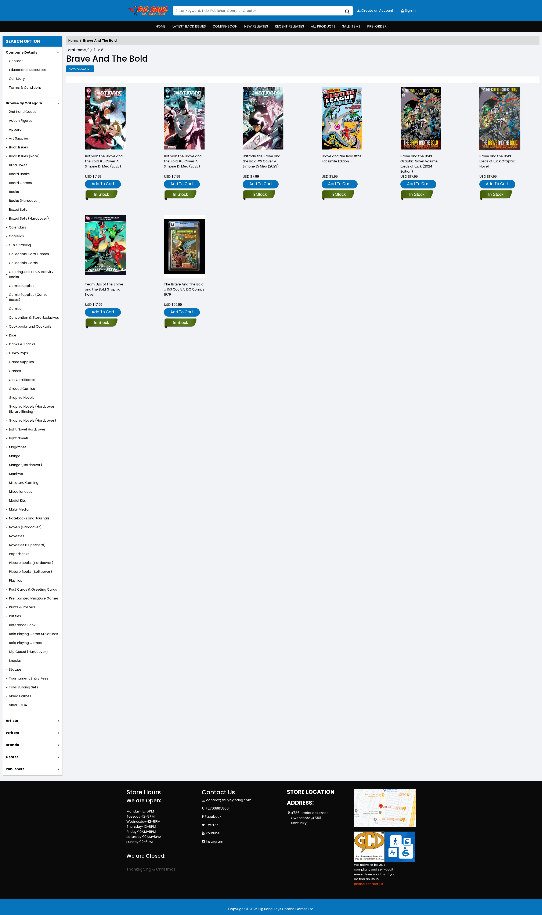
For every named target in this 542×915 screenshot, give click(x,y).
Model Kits (17, 500)
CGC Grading (20, 245)
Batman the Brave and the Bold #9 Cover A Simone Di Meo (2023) (261, 161)
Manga (14, 456)
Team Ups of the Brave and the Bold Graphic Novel (104, 289)
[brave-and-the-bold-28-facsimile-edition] (342, 118)
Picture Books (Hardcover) (31, 562)
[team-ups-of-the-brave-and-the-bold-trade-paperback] (105, 246)
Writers (12, 732)
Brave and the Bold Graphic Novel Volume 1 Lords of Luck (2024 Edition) (420, 164)
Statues (15, 669)
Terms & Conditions (25, 87)
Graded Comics (22, 388)
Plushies (15, 580)
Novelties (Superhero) (27, 545)
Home (73, 40)
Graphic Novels (21, 397)
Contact (16, 60)
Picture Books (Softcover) (30, 571)
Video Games (20, 696)
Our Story (17, 78)
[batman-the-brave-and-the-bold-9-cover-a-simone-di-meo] (263, 118)
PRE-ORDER (377, 26)
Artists (12, 720)
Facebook (213, 816)
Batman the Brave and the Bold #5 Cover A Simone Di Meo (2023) (104, 161)
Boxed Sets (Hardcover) (29, 218)
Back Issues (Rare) (24, 156)
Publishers (15, 769)
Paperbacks (19, 553)
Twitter (212, 824)
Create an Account (377, 10)
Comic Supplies (21, 285)
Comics (15, 308)
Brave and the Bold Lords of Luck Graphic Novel (497, 161)
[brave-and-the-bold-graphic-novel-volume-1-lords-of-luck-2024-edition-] (420, 118)
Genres (12, 756)
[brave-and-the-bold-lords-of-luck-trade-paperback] (499, 118)
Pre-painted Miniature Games (34, 598)
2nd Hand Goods (22, 111)
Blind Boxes (18, 165)
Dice (12, 335)
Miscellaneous (20, 491)
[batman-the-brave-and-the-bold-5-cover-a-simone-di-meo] (105, 118)
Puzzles (15, 616)
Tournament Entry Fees (28, 678)
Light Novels (19, 438)
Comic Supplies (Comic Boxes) (28, 297)
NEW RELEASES (256, 26)
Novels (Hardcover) (25, 527)
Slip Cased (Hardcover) (28, 651)
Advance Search (80, 69)
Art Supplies (19, 138)
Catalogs (16, 236)
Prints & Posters (22, 607)
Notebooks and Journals (29, 518)
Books (14, 191)
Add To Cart (103, 183)
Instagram (214, 841)
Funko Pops (18, 353)
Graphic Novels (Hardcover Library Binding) (31, 409)
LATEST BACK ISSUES (189, 26)
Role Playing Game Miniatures (33, 633)
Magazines (17, 447)
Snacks (15, 660)
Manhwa (16, 473)
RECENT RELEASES (289, 26)
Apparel (15, 129)
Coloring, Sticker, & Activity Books (31, 274)
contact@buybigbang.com (228, 800)
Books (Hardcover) (25, 200)
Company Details (21, 52)
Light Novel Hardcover (27, 429)
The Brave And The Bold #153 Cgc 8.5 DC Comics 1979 (184, 289)
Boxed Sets (18, 209)
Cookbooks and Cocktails (30, 326)
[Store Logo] (147, 10)
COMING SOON (225, 26)
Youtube (213, 833)
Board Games (20, 182)
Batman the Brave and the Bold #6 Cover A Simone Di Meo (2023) (183, 161)
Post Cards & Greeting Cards (33, 589)
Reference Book (22, 625)
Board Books (19, 174)
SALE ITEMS (351, 26)
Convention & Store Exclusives (34, 317)
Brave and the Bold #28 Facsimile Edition (341, 159)
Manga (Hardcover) (25, 464)
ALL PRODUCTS (323, 26)
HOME (161, 26)
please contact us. (369, 884)
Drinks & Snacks (22, 344)
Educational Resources (28, 69)
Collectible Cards (23, 262)
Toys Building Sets (23, 687)
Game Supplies (21, 362)
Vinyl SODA (18, 705)
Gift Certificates (22, 379)
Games (15, 370)
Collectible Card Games (29, 254)
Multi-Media (19, 509)
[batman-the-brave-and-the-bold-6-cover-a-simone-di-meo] (184, 118)
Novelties (16, 536)
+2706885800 (217, 808)
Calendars (17, 227)
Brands (12, 744)
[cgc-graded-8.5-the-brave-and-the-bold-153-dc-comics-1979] (184, 246)
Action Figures (20, 120)
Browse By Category (24, 103)
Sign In (410, 10)
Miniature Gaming (23, 482)
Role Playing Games (25, 642)
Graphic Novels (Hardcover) (32, 420)
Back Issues (18, 147)
